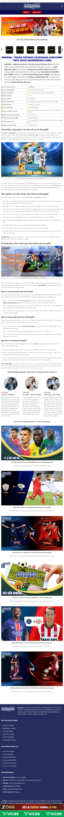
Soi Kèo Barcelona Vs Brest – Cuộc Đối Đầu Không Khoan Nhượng (32, 688)
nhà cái (32, 197)
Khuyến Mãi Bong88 (9, 740)
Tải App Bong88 (8, 731)
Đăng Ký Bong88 (8, 725)
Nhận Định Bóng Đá (9, 757)
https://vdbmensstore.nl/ (17, 783)
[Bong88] (32, 6)
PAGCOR (56, 185)
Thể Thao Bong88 (8, 751)
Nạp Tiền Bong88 (8, 734)
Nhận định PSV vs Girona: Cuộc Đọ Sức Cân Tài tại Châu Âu (32, 643)
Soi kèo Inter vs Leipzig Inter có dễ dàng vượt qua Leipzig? (32, 552)
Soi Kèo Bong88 (8, 754)
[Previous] (4, 26)
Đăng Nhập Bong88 (9, 728)
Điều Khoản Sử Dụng (9, 763)
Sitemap (17, 792)
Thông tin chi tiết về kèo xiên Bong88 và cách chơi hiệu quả (32, 598)
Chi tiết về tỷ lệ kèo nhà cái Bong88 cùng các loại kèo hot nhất (32, 462)
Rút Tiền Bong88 (8, 737)
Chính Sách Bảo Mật (9, 760)
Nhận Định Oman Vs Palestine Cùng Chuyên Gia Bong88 (32, 507)
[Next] (59, 26)
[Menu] (62, 6)
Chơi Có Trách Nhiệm (9, 766)
